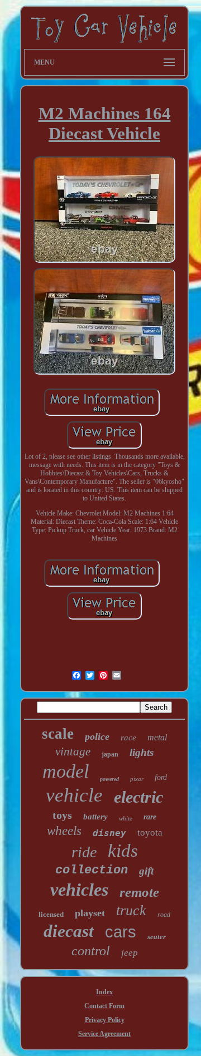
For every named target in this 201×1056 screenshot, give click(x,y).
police (97, 736)
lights (142, 752)
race (128, 737)
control (90, 951)
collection (91, 870)
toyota (149, 832)
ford (161, 777)
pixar (136, 778)
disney (109, 833)
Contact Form (104, 1006)
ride (84, 852)
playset (90, 913)
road (163, 915)
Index (104, 992)
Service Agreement (104, 1034)
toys (62, 815)
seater (156, 936)
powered (109, 779)
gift (146, 871)
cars (120, 932)
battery (95, 816)
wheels (64, 831)
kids (123, 851)
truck (131, 910)
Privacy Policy (105, 1020)
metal (157, 737)
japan (110, 754)
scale (58, 733)
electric (138, 797)
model (65, 771)
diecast (69, 931)
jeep (129, 952)
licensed (51, 914)
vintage (72, 751)
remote (139, 892)
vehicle (74, 795)
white (125, 818)
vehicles (79, 890)
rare (149, 817)
